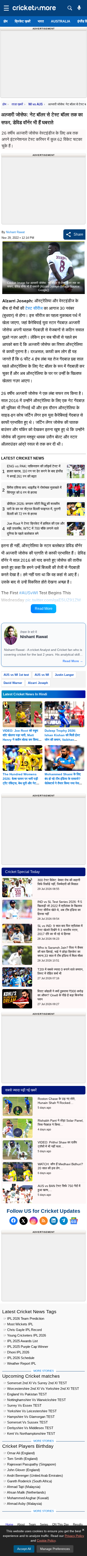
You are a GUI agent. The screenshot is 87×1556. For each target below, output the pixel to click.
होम (6, 21)
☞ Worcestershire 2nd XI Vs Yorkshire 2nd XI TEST (41, 1388)
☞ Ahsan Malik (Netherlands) (24, 1492)
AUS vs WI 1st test (16, 674)
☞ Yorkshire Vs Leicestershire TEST (30, 1411)
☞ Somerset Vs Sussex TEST (25, 1422)
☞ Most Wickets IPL (18, 1324)
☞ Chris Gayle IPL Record (22, 1330)
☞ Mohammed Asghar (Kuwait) (26, 1498)
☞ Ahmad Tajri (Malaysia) (21, 1487)
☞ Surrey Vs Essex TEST (22, 1405)
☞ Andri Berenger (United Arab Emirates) (33, 1475)
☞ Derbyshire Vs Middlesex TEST (28, 1428)
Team (32, 1524)
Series (44, 1524)
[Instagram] (33, 1221)
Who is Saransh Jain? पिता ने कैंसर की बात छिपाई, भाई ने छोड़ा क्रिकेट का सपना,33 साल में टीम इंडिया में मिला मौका (60, 951)
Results (78, 1524)
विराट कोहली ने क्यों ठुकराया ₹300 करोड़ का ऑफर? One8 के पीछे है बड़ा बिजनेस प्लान (60, 995)
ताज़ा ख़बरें (17, 104)
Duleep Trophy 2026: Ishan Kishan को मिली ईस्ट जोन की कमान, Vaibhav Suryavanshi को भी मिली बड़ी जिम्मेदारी (63, 739)
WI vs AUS (35, 104)
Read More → (73, 661)
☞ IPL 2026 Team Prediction (23, 1318)
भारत (41, 21)
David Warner (13, 683)
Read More (43, 608)
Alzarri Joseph (38, 683)
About (21, 1524)
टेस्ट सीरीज (34, 308)
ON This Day (60, 1524)
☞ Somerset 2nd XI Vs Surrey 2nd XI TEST (35, 1383)
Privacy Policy (74, 1536)
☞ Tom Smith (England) (20, 1459)
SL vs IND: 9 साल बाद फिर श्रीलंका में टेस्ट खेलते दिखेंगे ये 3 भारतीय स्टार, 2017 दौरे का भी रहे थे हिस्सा (60, 930)
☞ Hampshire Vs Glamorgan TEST (29, 1417)
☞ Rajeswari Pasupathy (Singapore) (29, 1464)
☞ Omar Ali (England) (19, 1453)
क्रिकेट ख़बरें (23, 21)
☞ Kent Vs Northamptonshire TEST (29, 1433)
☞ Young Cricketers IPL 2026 (24, 1335)
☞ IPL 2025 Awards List (20, 1341)
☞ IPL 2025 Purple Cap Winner (25, 1346)
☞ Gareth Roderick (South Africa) (27, 1481)
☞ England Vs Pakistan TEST (25, 1394)
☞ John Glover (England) (21, 1470)
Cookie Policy (46, 1540)
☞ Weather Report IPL (19, 1363)
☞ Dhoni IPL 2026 (16, 1352)
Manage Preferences (55, 1549)
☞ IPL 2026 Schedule (18, 1358)
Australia (60, 21)
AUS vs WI (42, 674)
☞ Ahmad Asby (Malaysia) (22, 1503)
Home (9, 1524)
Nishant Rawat (15, 232)
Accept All (24, 1549)
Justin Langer (64, 674)
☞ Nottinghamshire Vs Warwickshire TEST (34, 1400)
